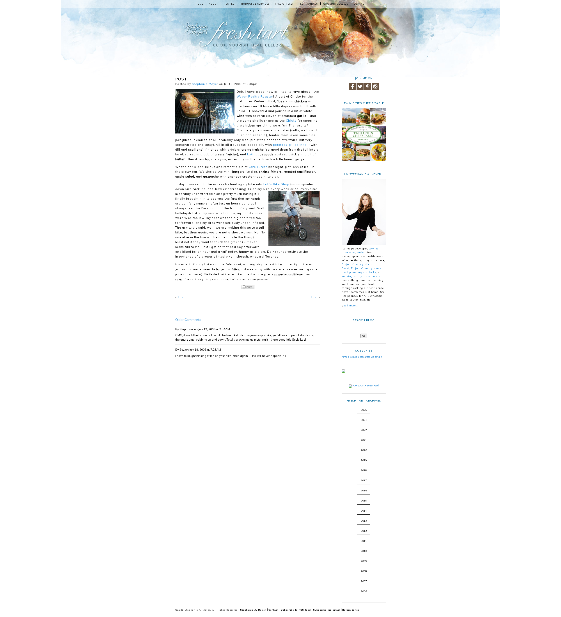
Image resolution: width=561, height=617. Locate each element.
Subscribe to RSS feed (296, 610)
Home (199, 3)
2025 (364, 409)
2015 (364, 500)
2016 (364, 490)
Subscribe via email (326, 610)
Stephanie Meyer (205, 83)
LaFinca (253, 154)
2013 (364, 520)
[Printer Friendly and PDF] (247, 287)
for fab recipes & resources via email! (362, 356)
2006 (364, 591)
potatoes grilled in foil (291, 144)
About (213, 3)
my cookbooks (367, 272)
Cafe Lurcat (258, 167)
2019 (364, 460)
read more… (350, 305)
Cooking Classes (335, 3)
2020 (364, 450)
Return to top (351, 610)
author (361, 252)
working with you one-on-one (361, 276)
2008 (364, 571)
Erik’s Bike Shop (276, 184)
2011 (364, 540)
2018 (364, 470)
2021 (364, 440)
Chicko (291, 120)
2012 (364, 530)
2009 (364, 561)
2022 (364, 430)
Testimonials (308, 3)
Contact (359, 3)
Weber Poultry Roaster (255, 96)
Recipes (229, 3)
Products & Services (255, 3)
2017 (364, 480)
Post (181, 297)
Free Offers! (284, 3)
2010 (364, 551)
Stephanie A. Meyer (253, 610)
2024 (364, 419)
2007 (364, 581)
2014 (364, 510)
